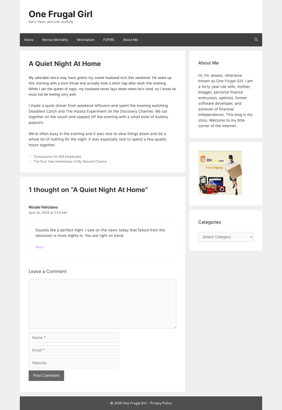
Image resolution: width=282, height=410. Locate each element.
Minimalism (86, 40)
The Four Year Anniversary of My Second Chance (70, 161)
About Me (130, 40)
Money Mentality (55, 40)
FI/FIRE (108, 40)
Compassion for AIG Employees (58, 156)
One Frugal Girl (61, 14)
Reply (39, 247)
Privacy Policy (161, 403)
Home (28, 40)
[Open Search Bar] (256, 39)
